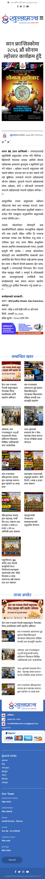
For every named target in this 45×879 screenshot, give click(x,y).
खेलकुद (5, 771)
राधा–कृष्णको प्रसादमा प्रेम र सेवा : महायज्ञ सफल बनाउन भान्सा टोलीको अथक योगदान (33, 435)
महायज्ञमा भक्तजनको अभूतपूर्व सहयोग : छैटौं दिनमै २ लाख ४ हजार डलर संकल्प (33, 479)
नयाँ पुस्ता (5, 768)
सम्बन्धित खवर (22, 356)
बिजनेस (5, 779)
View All (12, 860)
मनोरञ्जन (5, 782)
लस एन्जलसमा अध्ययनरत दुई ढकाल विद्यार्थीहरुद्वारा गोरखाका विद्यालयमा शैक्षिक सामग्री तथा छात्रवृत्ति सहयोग (33, 393)
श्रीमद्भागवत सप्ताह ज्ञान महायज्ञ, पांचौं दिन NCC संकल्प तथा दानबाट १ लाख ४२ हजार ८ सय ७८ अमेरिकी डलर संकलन (11, 524)
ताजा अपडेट (23, 595)
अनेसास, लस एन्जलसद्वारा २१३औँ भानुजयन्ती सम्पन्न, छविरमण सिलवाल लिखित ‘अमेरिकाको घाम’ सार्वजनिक (10, 437)
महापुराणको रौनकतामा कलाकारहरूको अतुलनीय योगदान (31, 520)
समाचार (5, 760)
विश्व (3, 764)
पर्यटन (4, 775)
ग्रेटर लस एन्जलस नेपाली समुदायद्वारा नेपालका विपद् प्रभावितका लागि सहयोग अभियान (10, 391)
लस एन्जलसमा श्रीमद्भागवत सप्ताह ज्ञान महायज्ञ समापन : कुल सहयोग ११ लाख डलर (11, 480)
